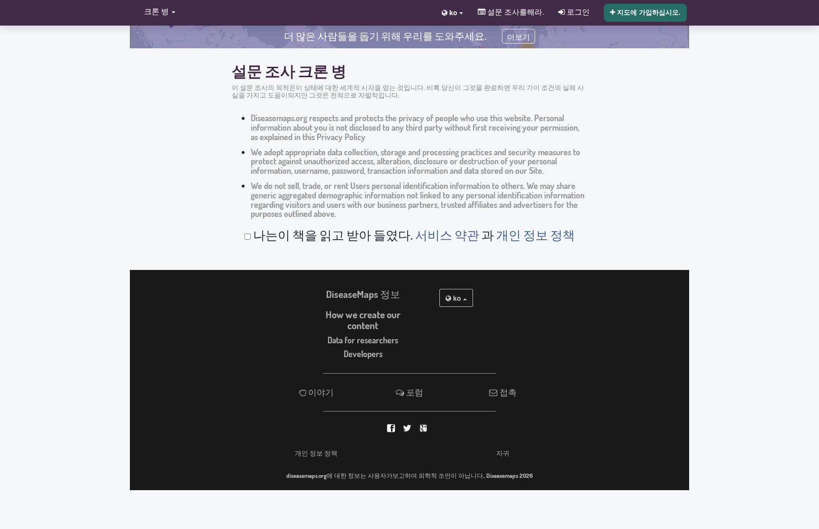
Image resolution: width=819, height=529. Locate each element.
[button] (157, 12)
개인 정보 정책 (535, 234)
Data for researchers (363, 340)
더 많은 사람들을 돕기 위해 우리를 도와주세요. (385, 36)
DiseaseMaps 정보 (363, 294)
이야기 (320, 392)
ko (457, 298)
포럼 (413, 392)
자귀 (503, 452)
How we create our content (363, 320)
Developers (363, 354)
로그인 (577, 11)
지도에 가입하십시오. (648, 12)
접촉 (507, 392)
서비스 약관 (447, 234)
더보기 (518, 37)
